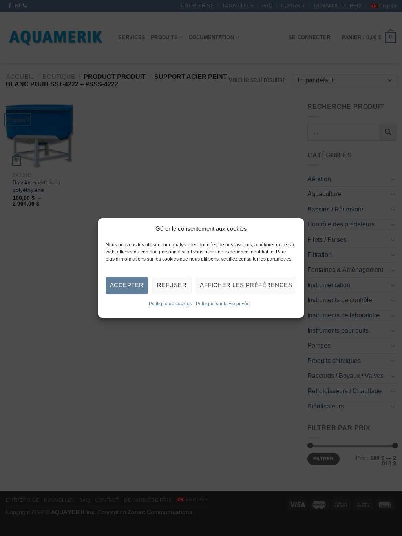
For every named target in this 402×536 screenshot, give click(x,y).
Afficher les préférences (246, 285)
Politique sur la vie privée (223, 303)
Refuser (171, 285)
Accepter (127, 285)
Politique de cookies (170, 303)
